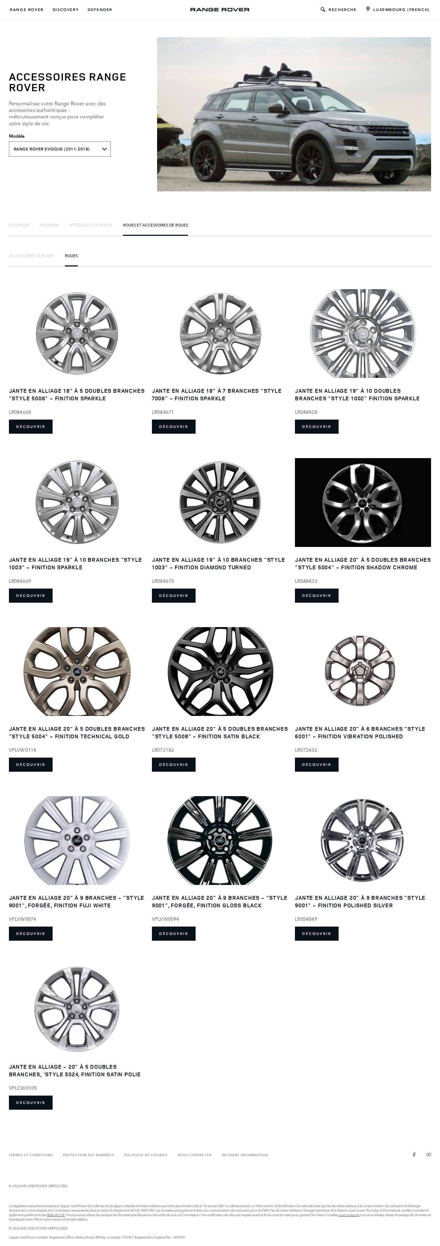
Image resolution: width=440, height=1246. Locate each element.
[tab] (19, 225)
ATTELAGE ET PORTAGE (91, 225)
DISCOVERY (66, 9)
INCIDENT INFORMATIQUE (245, 1154)
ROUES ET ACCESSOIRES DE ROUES (155, 225)
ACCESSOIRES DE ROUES (32, 255)
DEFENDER (100, 9)
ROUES (71, 255)
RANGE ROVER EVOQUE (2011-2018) (52, 149)
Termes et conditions (31, 1154)
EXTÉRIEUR (19, 225)
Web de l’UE (56, 1214)
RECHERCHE (342, 9)
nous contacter (349, 1214)
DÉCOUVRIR (30, 426)
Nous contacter (195, 1154)
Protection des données (88, 1154)
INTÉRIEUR (49, 225)
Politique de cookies (145, 1154)
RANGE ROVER (27, 9)
